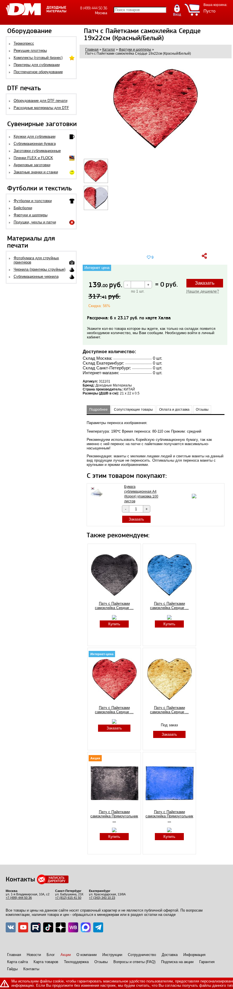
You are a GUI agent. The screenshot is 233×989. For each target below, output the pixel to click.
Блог (51, 955)
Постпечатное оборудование (38, 72)
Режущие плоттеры (30, 50)
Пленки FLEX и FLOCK (33, 158)
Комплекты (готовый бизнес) (38, 57)
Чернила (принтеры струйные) (39, 269)
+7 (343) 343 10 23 (102, 897)
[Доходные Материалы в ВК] (11, 927)
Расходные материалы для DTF (41, 108)
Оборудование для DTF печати (40, 100)
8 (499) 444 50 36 (93, 8)
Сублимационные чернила (36, 276)
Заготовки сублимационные (37, 151)
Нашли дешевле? (202, 291)
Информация (194, 955)
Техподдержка (76, 962)
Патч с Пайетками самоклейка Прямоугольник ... (114, 816)
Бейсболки (23, 208)
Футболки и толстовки (33, 201)
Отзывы (101, 962)
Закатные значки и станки (36, 172)
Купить (114, 624)
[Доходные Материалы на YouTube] (23, 927)
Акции (66, 955)
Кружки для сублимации (34, 136)
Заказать (205, 283)
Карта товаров (46, 962)
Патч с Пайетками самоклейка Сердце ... (114, 605)
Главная (14, 955)
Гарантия (207, 962)
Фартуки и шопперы (30, 215)
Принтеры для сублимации (37, 65)
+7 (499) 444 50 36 (19, 897)
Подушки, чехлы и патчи (35, 222)
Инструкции (112, 955)
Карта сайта (17, 962)
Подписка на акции (177, 962)
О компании (86, 955)
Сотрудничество (142, 955)
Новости (34, 955)
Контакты (31, 969)
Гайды (12, 969)
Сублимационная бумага (35, 143)
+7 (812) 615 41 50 (68, 897)
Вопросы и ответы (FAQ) (134, 962)
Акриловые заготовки (32, 165)
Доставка (170, 955)
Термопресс (24, 43)
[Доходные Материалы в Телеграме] (98, 927)
